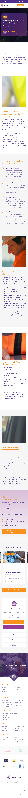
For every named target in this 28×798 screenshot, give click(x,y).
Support (16, 689)
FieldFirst (4, 689)
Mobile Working (6, 706)
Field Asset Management (8, 717)
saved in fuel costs (13, 519)
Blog (5, 16)
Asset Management (7, 702)
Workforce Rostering (19, 700)
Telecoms (4, 730)
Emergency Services (7, 728)
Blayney (20, 794)
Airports (16, 728)
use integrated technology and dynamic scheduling (13, 135)
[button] (26, 5)
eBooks (16, 741)
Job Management (6, 700)
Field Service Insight (7, 719)
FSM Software (5, 737)
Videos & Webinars (19, 739)
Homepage (4, 687)
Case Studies (17, 737)
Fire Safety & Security (19, 726)
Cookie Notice (15, 787)
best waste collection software (12, 367)
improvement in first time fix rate (15, 525)
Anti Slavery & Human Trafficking (14, 789)
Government (5, 726)
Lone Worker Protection (17, 706)
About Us (4, 691)
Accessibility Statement (8, 790)
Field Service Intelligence (17, 703)
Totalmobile (12, 31)
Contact (4, 693)
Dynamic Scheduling (7, 704)
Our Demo (17, 687)
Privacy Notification (7, 787)
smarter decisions (10, 145)
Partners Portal (18, 691)
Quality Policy (22, 787)
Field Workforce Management (9, 713)
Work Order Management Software (8, 740)
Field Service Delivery (7, 715)
